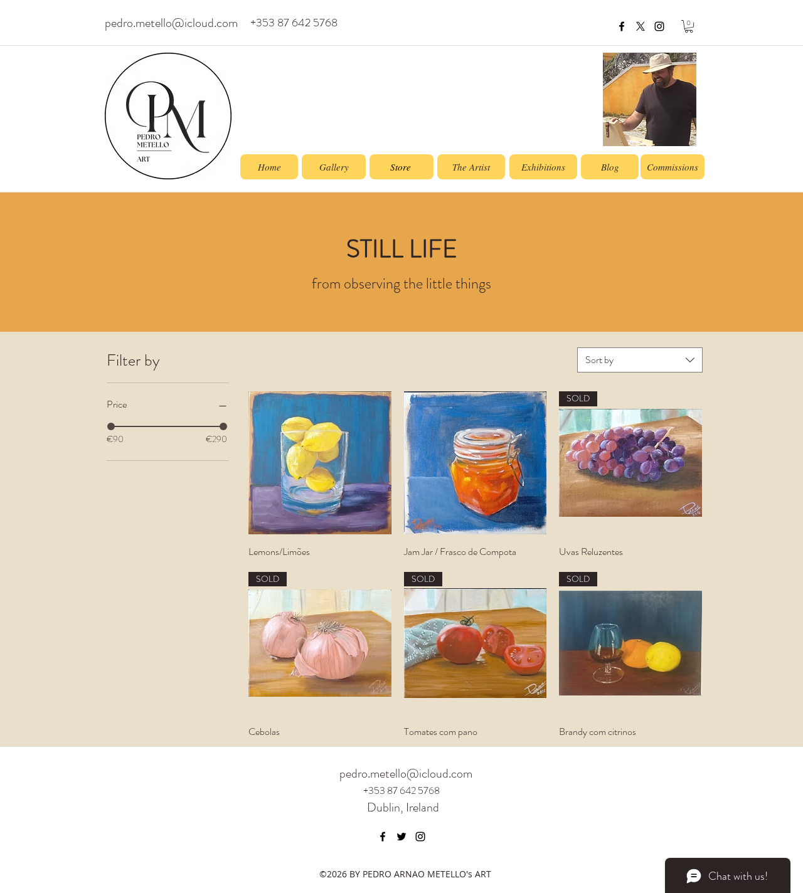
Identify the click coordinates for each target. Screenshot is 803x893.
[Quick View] (319, 462)
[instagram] (659, 26)
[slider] (111, 426)
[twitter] (401, 836)
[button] (688, 26)
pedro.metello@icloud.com (171, 23)
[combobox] (640, 360)
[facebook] (621, 26)
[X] (640, 26)
